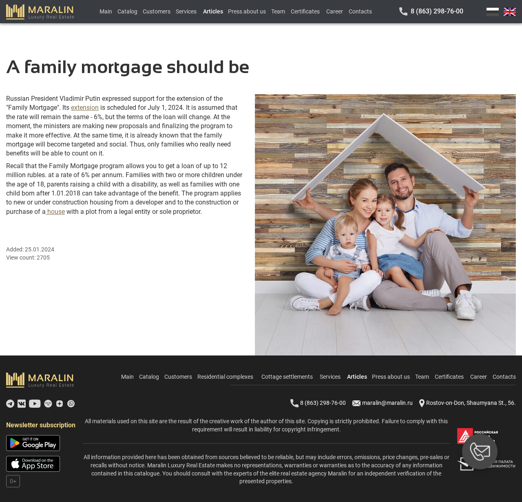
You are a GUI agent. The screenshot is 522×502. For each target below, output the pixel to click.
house (55, 211)
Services (186, 11)
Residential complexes (225, 376)
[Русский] (493, 12)
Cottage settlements (287, 376)
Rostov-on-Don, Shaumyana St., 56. (471, 403)
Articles (213, 11)
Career (334, 11)
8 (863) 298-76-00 (437, 11)
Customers (156, 11)
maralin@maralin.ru (387, 403)
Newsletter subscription (40, 425)
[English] (510, 12)
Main (106, 11)
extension (85, 107)
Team (278, 11)
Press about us (247, 11)
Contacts (360, 11)
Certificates (305, 11)
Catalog (127, 11)
